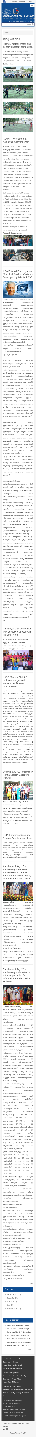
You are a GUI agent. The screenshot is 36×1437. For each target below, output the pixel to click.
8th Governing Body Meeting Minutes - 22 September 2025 (19, 1329)
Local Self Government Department (14, 1359)
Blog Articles (11, 39)
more (31, 1284)
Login (30, 1)
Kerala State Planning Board (12, 1365)
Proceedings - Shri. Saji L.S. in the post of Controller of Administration (19, 1346)
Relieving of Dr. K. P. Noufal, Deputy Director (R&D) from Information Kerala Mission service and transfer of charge (19, 1332)
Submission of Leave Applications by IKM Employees (19, 1342)
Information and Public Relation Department (17, 1390)
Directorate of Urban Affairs (12, 1379)
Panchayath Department (11, 1373)
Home (6, 33)
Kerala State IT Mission (10, 1382)
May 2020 (10, 1302)
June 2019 (10, 1305)
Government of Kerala (10, 1362)
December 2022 (12, 1295)
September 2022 (12, 1298)
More (29, 1350)
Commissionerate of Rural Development (16, 1376)
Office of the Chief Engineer (12, 1387)
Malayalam (22, 1)
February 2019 (12, 1309)
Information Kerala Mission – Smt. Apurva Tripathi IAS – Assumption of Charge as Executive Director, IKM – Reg (19, 1336)
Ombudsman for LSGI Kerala (12, 1368)
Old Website (13, 1)
